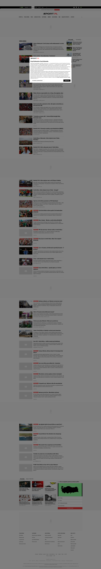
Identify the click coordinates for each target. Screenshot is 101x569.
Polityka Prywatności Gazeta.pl (62, 77)
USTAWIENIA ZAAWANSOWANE (37, 80)
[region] (50, 70)
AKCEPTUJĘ (67, 80)
